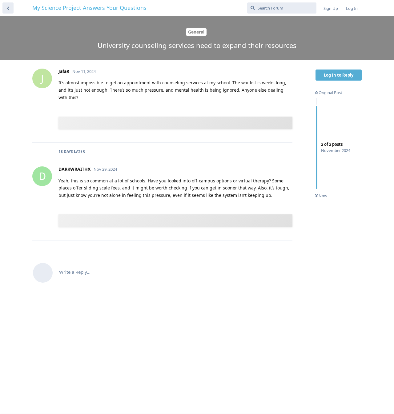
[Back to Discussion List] (8, 8)
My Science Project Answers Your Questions (89, 7)
